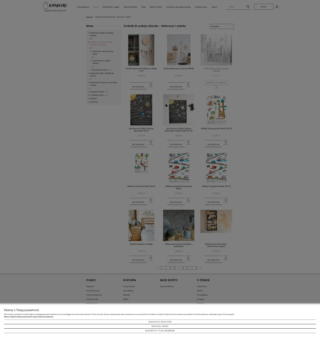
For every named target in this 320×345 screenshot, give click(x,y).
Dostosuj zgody (160, 326)
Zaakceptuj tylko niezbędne (160, 331)
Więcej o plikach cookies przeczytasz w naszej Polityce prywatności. (29, 316)
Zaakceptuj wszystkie (160, 322)
